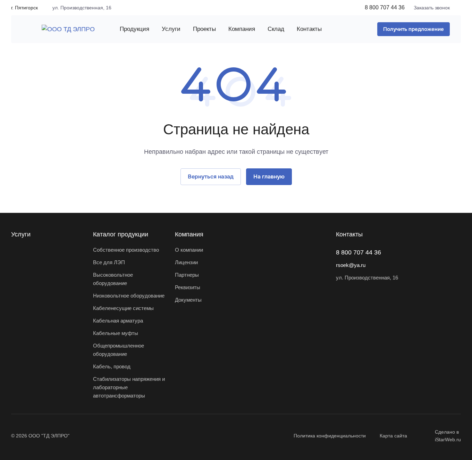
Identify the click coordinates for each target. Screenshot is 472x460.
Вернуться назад (211, 176)
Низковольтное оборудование (129, 296)
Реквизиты (187, 287)
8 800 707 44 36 (385, 7)
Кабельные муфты (115, 333)
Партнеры (187, 275)
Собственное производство (126, 250)
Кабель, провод (111, 366)
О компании (189, 250)
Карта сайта (393, 435)
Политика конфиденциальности (330, 435)
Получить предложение (413, 29)
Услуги (21, 234)
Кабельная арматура (118, 321)
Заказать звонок (432, 7)
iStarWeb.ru (448, 439)
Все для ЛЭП (109, 262)
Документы (188, 300)
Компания (189, 234)
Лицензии (186, 262)
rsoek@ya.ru (350, 265)
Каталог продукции (120, 234)
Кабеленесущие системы (123, 308)
